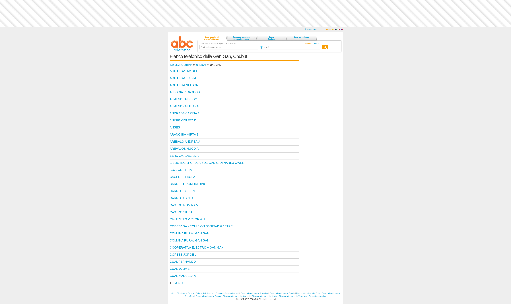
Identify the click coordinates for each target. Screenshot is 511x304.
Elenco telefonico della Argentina (254, 293)
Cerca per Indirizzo (301, 37)
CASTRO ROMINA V (184, 205)
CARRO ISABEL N (182, 191)
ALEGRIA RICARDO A (185, 92)
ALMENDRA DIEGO (183, 99)
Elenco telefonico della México (264, 296)
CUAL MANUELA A (183, 275)
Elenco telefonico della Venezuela (293, 296)
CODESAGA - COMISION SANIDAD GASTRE (201, 226)
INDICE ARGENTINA (181, 65)
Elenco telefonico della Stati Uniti (236, 296)
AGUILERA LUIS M (183, 78)
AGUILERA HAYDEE (184, 71)
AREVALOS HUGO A (184, 148)
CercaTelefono (271, 38)
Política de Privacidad (205, 293)
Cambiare (316, 44)
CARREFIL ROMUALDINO (188, 184)
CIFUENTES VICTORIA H (187, 219)
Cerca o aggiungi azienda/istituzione (211, 38)
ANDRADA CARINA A (184, 113)
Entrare (308, 29)
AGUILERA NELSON (184, 85)
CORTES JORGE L (183, 254)
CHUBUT (201, 65)
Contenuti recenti (231, 293)
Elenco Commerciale (317, 296)
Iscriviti (316, 29)
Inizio (173, 293)
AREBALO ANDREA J (185, 141)
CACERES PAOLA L (183, 177)
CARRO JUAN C (181, 198)
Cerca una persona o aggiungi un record (241, 38)
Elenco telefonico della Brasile (282, 293)
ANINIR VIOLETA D (183, 120)
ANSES (175, 127)
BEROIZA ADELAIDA (184, 155)
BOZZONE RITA (181, 170)
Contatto (219, 293)
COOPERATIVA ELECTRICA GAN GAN (197, 247)
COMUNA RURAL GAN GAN (189, 233)
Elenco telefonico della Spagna (208, 296)
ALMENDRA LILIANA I (185, 106)
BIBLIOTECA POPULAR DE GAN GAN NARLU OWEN (207, 162)
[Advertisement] (255, 13)
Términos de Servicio (185, 293)
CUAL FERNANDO (183, 261)
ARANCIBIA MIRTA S (184, 134)
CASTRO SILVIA (181, 212)
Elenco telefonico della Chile (308, 293)
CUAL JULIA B (180, 268)
